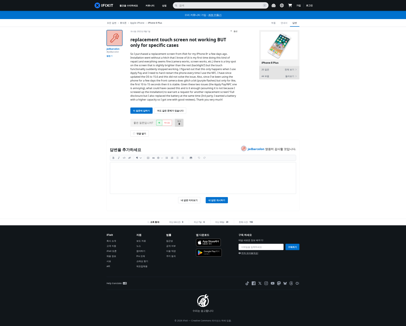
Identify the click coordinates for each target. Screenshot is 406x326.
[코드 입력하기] (124, 158)
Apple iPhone (137, 22)
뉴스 (138, 245)
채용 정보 (111, 256)
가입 (298, 5)
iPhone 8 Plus (155, 22)
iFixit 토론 (112, 250)
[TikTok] (247, 283)
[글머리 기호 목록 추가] (166, 158)
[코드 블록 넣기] (148, 158)
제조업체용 (141, 266)
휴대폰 (123, 22)
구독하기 (292, 247)
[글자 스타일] (139, 158)
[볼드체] (113, 158)
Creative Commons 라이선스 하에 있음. (211, 320)
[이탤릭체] (118, 158)
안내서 (284, 22)
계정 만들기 (215, 15)
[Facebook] (253, 283)
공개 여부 (171, 245)
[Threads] (291, 283)
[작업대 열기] (273, 5)
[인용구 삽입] (153, 158)
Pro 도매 (140, 256)
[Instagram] (266, 283)
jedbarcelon (256, 149)
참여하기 (140, 250)
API (108, 266)
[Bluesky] (285, 283)
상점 (164, 5)
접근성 (169, 240)
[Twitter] (260, 283)
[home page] (104, 5)
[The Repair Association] (297, 283)
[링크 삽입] (129, 158)
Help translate (114, 283)
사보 (109, 261)
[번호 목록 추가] (172, 158)
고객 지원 (111, 245)
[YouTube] (273, 283)
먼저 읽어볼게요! (249, 253)
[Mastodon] (279, 283)
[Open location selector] (282, 5)
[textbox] (203, 178)
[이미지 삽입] (190, 158)
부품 (273, 22)
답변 (294, 22)
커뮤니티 (150, 5)
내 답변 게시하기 (216, 200)
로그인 (309, 5)
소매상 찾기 (142, 261)
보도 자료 (141, 240)
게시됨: (140, 31)
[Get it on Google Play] (209, 252)
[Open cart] (290, 5)
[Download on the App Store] (208, 242)
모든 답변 (111, 22)
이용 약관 (171, 250)
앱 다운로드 (202, 235)
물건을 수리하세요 (129, 5)
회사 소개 (111, 240)
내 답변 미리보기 (189, 200)
